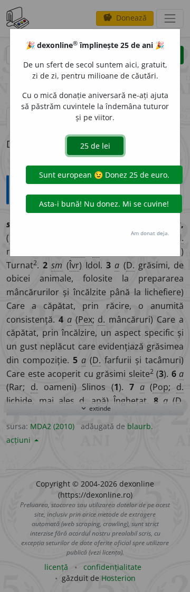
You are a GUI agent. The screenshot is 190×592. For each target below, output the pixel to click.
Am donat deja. (150, 233)
